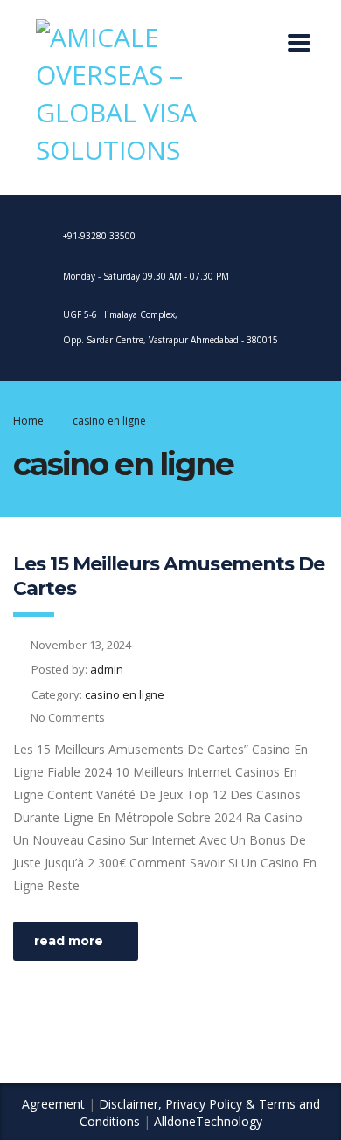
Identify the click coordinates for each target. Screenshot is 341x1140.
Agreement (53, 1103)
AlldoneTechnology (208, 1121)
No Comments (68, 717)
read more (68, 941)
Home (28, 420)
